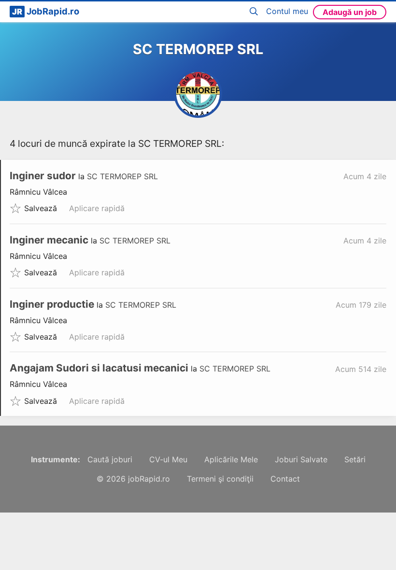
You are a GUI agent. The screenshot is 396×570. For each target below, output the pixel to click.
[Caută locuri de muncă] (255, 11)
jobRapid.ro (149, 479)
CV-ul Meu (168, 459)
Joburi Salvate (301, 459)
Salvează (40, 208)
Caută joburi (109, 459)
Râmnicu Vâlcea (38, 192)
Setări (355, 459)
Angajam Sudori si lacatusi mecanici (99, 368)
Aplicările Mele (231, 459)
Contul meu (287, 11)
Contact (285, 479)
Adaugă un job (350, 12)
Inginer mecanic (49, 240)
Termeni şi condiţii (220, 479)
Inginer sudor (43, 176)
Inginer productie (52, 304)
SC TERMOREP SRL (122, 176)
